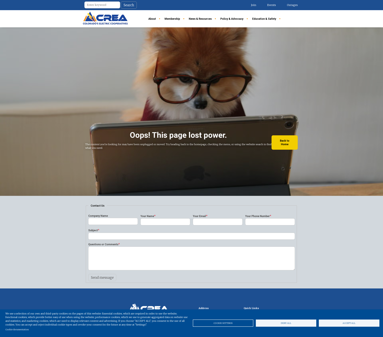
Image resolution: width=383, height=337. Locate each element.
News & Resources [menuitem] (199, 19)
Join (253, 5)
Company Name (98, 215)
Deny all (286, 323)
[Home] (105, 19)
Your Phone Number (257, 216)
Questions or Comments (103, 244)
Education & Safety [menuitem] (263, 19)
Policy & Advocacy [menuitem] (230, 19)
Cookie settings (223, 323)
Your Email (199, 216)
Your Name (147, 216)
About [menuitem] (151, 19)
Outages (292, 5)
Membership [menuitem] (171, 19)
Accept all (349, 323)
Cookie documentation (17, 329)
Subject (93, 230)
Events (271, 5)
